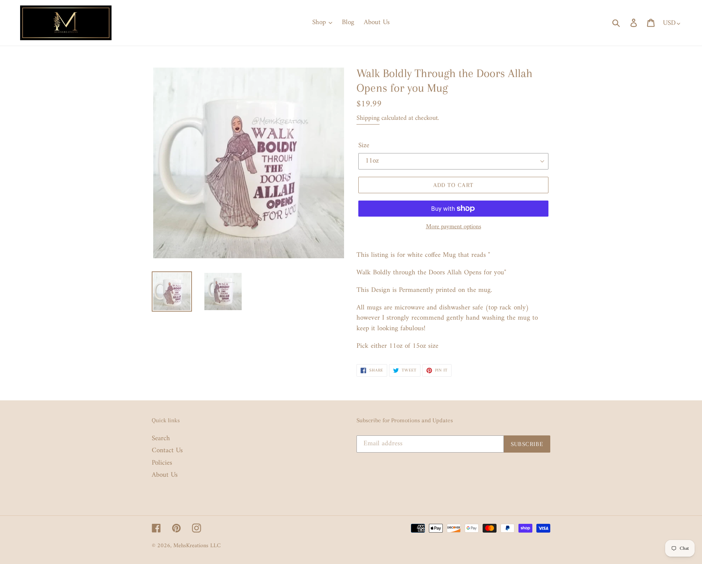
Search (161, 438)
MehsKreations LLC (197, 546)
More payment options (453, 227)
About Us (165, 475)
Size (363, 146)
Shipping (368, 118)
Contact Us (167, 451)
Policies (162, 463)
